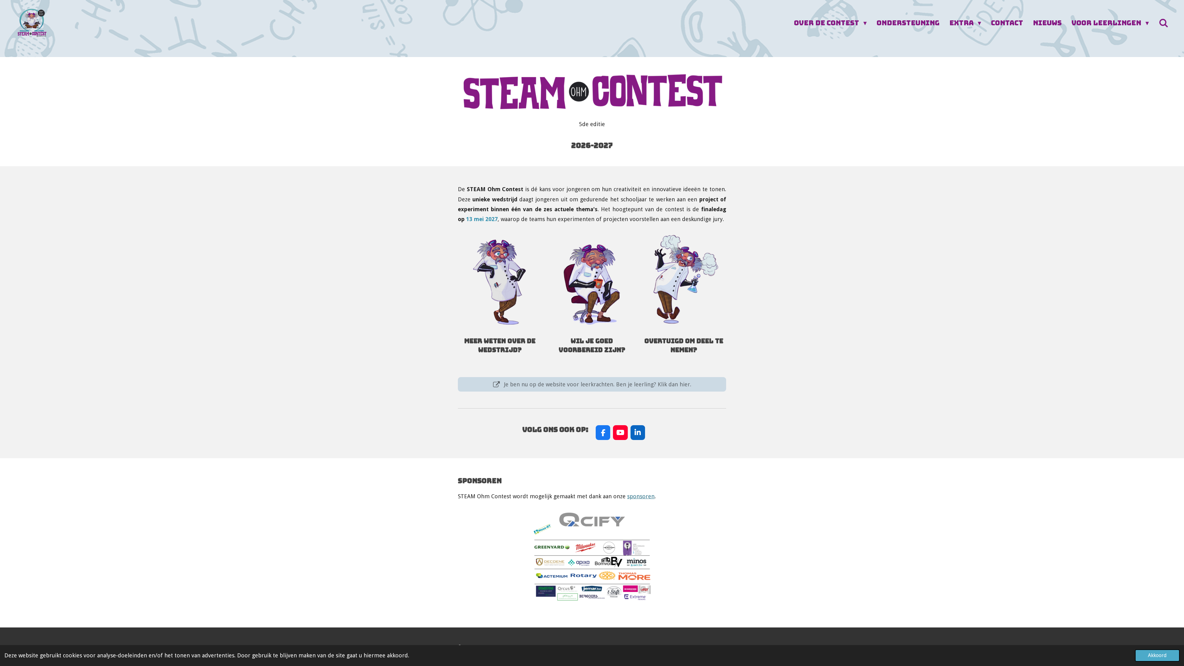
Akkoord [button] (1157, 655)
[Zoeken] (1163, 23)
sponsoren (641, 496)
